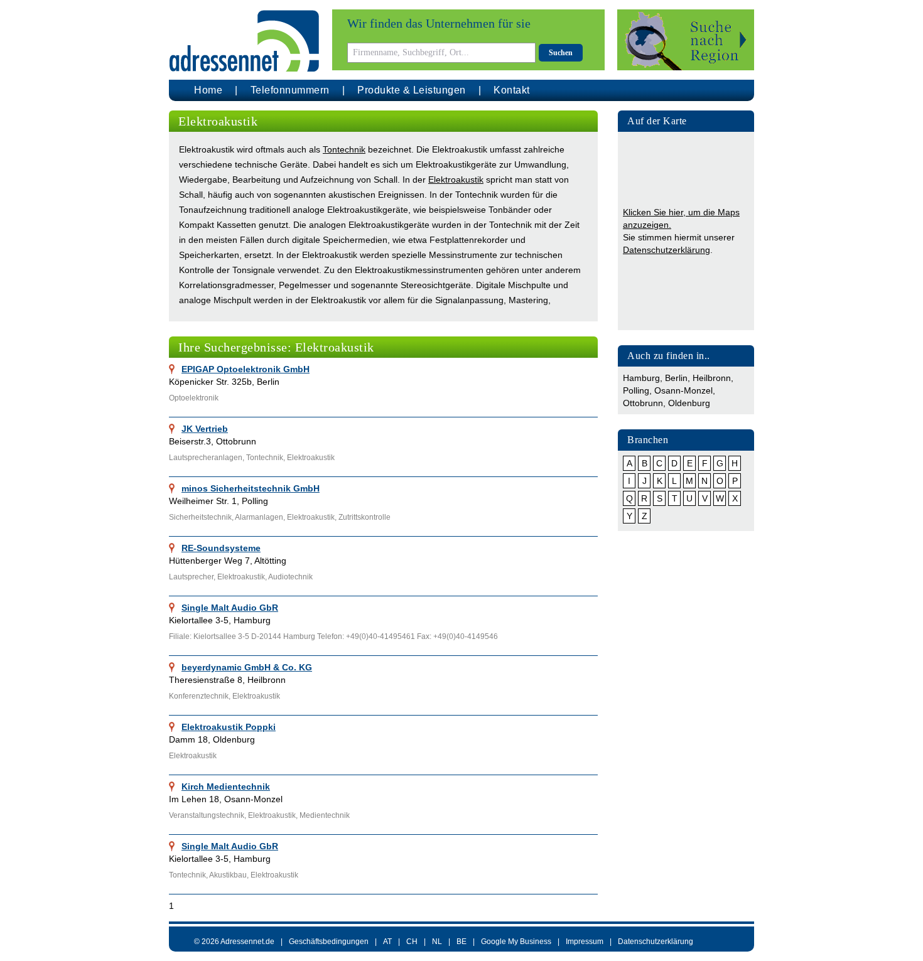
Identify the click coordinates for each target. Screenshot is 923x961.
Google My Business (516, 941)
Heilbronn (712, 378)
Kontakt (512, 90)
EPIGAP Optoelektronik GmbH (245, 369)
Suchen (561, 52)
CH (412, 941)
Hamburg (641, 378)
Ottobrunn (643, 403)
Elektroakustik (455, 179)
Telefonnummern (290, 90)
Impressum (584, 941)
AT (387, 941)
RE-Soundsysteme (221, 548)
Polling (636, 390)
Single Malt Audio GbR (229, 608)
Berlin (676, 378)
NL (437, 941)
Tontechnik (344, 149)
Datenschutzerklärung (666, 250)
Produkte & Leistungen (411, 90)
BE (461, 941)
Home (208, 90)
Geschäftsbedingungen (329, 941)
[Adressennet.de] (244, 41)
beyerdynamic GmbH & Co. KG (246, 667)
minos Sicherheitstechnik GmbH (250, 488)
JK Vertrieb (204, 429)
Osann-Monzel (683, 390)
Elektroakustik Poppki (228, 727)
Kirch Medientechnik (225, 786)
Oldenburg (689, 403)
